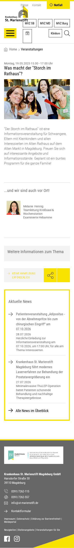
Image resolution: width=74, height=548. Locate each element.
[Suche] (66, 34)
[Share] (50, 275)
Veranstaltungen (32, 49)
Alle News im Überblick (32, 411)
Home (13, 49)
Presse (24, 5)
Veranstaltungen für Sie (48, 530)
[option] (37, 210)
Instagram (17, 539)
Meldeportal (10, 522)
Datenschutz (23, 518)
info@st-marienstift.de (24, 503)
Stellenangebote (26, 530)
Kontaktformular (21, 511)
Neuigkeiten (10, 530)
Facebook (7, 539)
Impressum (9, 518)
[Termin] (27, 36)
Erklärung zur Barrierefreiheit (46, 518)
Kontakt (36, 5)
